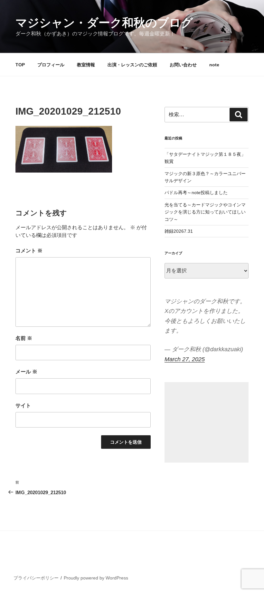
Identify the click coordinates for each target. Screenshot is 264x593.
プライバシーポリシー (36, 577)
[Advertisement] (207, 422)
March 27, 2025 (185, 359)
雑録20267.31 (179, 231)
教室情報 (86, 64)
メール (26, 371)
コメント (28, 250)
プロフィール (50, 64)
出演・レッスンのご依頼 (132, 64)
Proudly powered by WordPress (96, 577)
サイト (23, 405)
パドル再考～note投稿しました (196, 192)
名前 (23, 338)
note (214, 64)
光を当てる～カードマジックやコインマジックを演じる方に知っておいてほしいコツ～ (205, 212)
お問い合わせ (183, 64)
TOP (20, 64)
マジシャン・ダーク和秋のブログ (104, 22)
